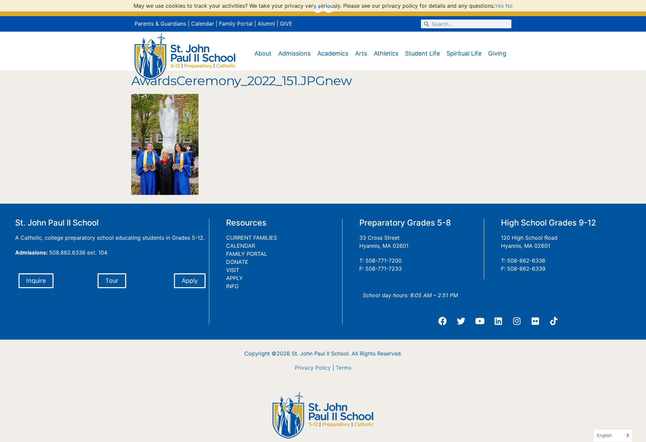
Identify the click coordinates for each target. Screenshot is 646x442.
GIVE (286, 23)
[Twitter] (461, 321)
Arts (361, 53)
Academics (332, 53)
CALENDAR (240, 245)
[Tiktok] (553, 321)
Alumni (266, 23)
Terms (343, 367)
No (509, 5)
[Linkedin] (498, 321)
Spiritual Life (463, 53)
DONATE (237, 262)
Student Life (422, 53)
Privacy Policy (313, 367)
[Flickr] (535, 321)
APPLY (234, 278)
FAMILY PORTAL (246, 253)
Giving (497, 53)
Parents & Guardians (160, 23)
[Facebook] (442, 321)
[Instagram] (516, 321)
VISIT (232, 270)
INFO (232, 286)
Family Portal (236, 23)
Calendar (202, 23)
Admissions (294, 53)
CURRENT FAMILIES (251, 237)
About (263, 53)
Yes (499, 5)
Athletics (386, 53)
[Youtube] (479, 321)
